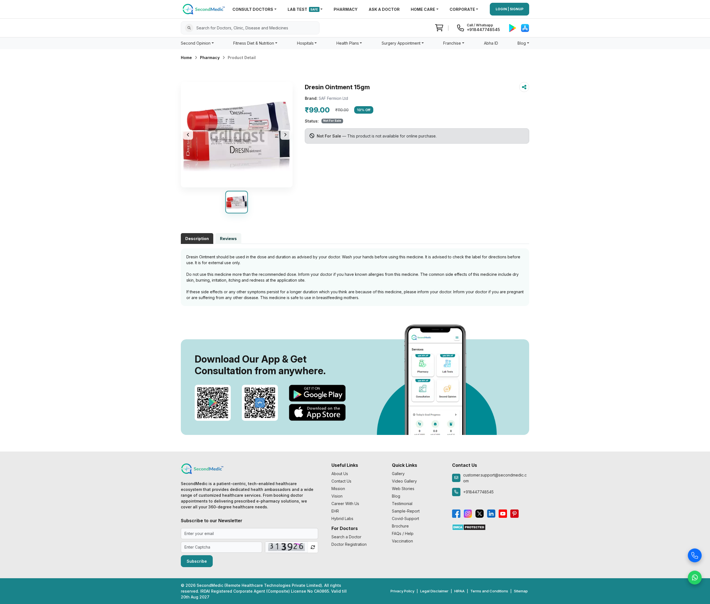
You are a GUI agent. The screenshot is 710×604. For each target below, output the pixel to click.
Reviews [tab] (228, 238)
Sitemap (521, 591)
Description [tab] (197, 238)
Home (186, 57)
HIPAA (459, 591)
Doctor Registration (349, 544)
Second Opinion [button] (196, 43)
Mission (338, 488)
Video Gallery (404, 481)
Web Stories (403, 488)
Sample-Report (406, 511)
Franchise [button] (452, 43)
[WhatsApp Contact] (695, 576)
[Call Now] (695, 554)
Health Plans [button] (347, 43)
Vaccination (402, 541)
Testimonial (402, 503)
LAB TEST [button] (303, 9)
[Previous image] (188, 135)
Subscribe (197, 561)
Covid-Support (405, 518)
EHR (335, 511)
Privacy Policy (402, 591)
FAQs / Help (403, 533)
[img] (237, 134)
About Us (339, 473)
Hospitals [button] (305, 43)
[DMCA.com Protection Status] (469, 526)
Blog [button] (522, 43)
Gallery (398, 473)
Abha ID (491, 43)
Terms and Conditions (489, 591)
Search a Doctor (346, 536)
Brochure (400, 526)
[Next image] (285, 135)
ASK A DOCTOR (384, 9)
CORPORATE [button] (462, 9)
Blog (396, 496)
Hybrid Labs (342, 518)
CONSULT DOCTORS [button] (252, 9)
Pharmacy (210, 57)
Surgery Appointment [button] (401, 43)
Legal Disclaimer (434, 591)
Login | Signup (509, 9)
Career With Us (345, 503)
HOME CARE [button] (423, 9)
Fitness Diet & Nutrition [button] (253, 43)
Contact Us (341, 481)
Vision (337, 496)
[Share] (524, 87)
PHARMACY (345, 9)
